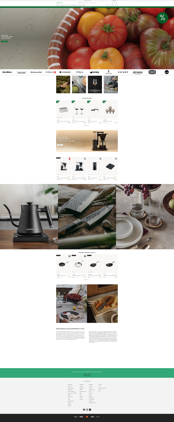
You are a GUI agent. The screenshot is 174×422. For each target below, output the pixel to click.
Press (99, 391)
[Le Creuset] (65, 72)
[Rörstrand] (109, 72)
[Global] (7, 72)
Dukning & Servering (73, 5)
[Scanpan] (21, 72)
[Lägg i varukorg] (70, 122)
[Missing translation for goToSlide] (86, 125)
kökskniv (90, 332)
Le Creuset (103, 339)
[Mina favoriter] (114, 3)
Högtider (90, 394)
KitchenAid (99, 339)
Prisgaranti (69, 402)
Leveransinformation (71, 388)
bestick (102, 333)
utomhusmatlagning (71, 339)
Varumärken (90, 386)
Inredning (79, 5)
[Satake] (123, 72)
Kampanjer (83, 5)
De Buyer (106, 339)
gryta (108, 331)
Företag (69, 399)
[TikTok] (89, 410)
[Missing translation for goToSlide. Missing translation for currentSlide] (85, 125)
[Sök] (79, 3)
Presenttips (90, 396)
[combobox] (115, 0)
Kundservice (70, 386)
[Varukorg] (117, 3)
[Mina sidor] (112, 3)
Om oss (100, 386)
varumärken (60, 333)
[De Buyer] (51, 72)
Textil (80, 394)
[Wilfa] (167, 72)
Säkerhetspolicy (70, 396)
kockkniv (94, 332)
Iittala (111, 339)
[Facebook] (84, 410)
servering (60, 339)
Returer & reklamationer (71, 391)
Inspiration (90, 388)
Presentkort (81, 399)
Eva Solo (113, 339)
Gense (109, 339)
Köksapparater (63, 5)
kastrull (110, 331)
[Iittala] (79, 72)
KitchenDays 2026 (91, 399)
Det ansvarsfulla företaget (102, 388)
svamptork (114, 331)
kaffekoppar (105, 333)
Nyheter (90, 391)
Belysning (81, 396)
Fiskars (116, 339)
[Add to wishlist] (68, 122)
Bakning (68, 5)
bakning (57, 339)
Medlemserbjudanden (92, 402)
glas (97, 333)
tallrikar (99, 333)
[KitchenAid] (36, 72)
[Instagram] (87, 410)
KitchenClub (70, 404)
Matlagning (58, 5)
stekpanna (105, 331)
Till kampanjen (4, 41)
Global (91, 340)
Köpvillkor (69, 394)
